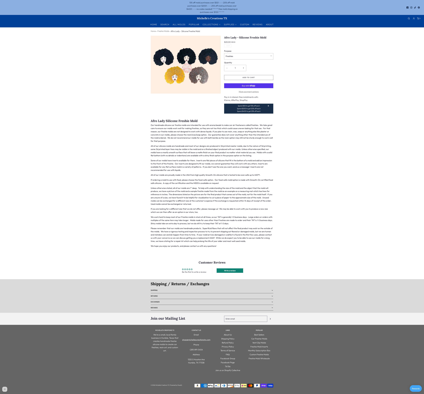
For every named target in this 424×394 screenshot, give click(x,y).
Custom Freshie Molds (259, 354)
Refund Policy (228, 342)
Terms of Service (228, 350)
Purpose (227, 51)
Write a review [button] (230, 270)
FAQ (228, 354)
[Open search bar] (409, 18)
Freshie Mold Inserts (259, 346)
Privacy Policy (228, 346)
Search (164, 24)
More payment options (249, 91)
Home (153, 24)
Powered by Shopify (176, 385)
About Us (228, 334)
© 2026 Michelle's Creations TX (160, 385)
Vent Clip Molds (259, 342)
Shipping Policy (227, 338)
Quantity (228, 62)
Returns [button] (154, 296)
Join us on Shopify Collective (227, 370)
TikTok (228, 366)
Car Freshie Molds (259, 338)
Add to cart (249, 77)
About (270, 24)
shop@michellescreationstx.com (196, 339)
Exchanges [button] (155, 302)
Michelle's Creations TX (212, 18)
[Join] (270, 319)
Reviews (258, 24)
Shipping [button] (154, 290)
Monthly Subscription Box (259, 350)
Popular (194, 24)
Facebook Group (227, 358)
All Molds (179, 24)
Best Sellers (259, 334)
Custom (244, 24)
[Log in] (414, 18)
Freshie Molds (163, 31)
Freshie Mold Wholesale (259, 358)
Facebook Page (228, 362)
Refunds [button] (154, 308)
